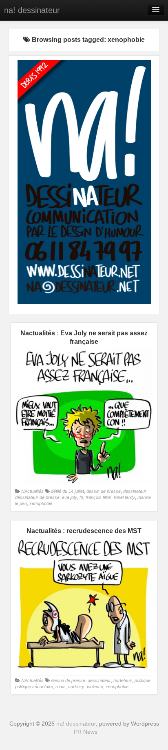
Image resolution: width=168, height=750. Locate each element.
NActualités (32, 491)
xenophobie (40, 503)
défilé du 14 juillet (67, 491)
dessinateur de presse (37, 497)
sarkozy (76, 686)
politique (142, 680)
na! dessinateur (32, 10)
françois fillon (98, 497)
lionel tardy (124, 497)
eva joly (69, 497)
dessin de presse (103, 491)
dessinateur (134, 491)
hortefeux (122, 680)
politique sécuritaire (34, 686)
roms (60, 686)
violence (95, 686)
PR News (85, 731)
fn (81, 497)
